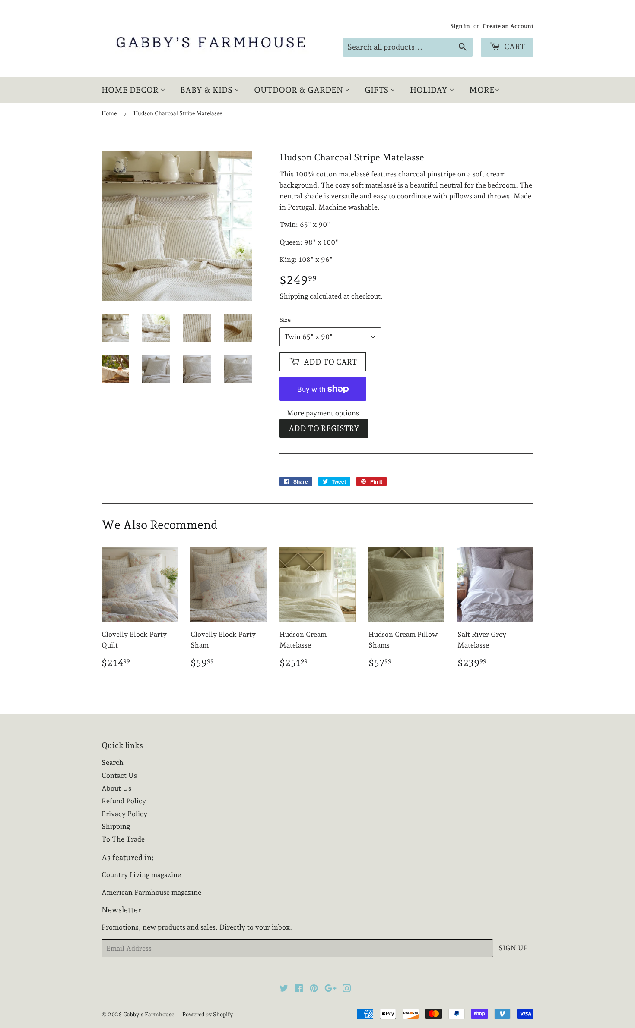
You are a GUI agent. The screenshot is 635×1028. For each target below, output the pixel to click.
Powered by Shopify (207, 1014)
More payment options (323, 413)
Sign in (460, 25)
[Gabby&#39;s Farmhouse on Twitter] (283, 989)
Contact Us (119, 775)
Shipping (293, 296)
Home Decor (131, 89)
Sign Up (513, 948)
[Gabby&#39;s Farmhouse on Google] (330, 989)
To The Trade (123, 839)
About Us (116, 788)
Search (113, 762)
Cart (513, 46)
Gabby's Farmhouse (148, 1014)
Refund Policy (124, 801)
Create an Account (508, 25)
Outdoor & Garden (299, 89)
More (482, 89)
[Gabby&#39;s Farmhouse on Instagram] (347, 989)
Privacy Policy (124, 814)
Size (285, 319)
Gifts (377, 89)
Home (109, 113)
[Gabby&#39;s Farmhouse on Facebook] (298, 989)
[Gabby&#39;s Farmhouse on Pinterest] (313, 989)
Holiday (429, 89)
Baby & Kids (207, 89)
